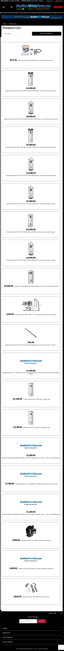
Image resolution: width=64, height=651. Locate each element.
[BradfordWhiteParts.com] (33, 7)
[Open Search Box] (12, 7)
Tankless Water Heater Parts (56, 12)
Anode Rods (14, 12)
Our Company (7, 637)
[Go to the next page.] (61, 613)
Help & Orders (8, 642)
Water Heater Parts (5, 12)
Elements (37, 12)
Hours (5, 628)
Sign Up (41, 621)
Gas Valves (21, 12)
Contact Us (49, 1)
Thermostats (44, 12)
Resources (6, 633)
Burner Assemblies (29, 12)
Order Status (59, 1)
